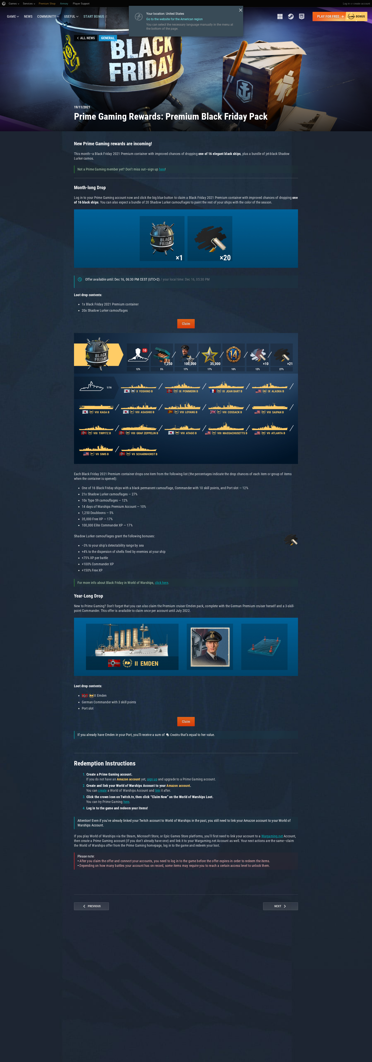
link (157, 790)
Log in (346, 3)
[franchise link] (280, 16)
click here (161, 583)
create (102, 790)
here (162, 169)
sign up (152, 779)
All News (87, 38)
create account (361, 3)
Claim (186, 324)
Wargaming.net (272, 836)
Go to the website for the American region (174, 19)
